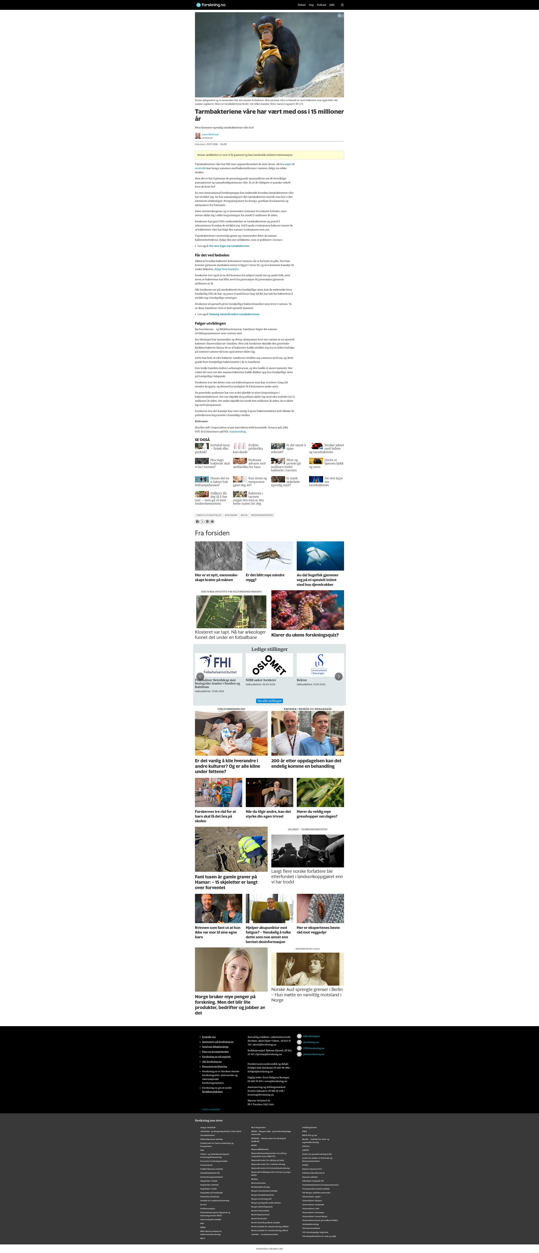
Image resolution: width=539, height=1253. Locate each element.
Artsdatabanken (207, 1135)
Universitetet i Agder (311, 1196)
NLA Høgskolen (258, 1127)
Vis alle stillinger (269, 701)
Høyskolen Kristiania (209, 1196)
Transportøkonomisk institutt (316, 1189)
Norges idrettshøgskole (262, 1207)
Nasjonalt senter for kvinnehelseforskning (270, 1168)
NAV (202, 1223)
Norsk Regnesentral (260, 1214)
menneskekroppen (262, 515)
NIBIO (203, 1227)
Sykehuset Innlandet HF (313, 1181)
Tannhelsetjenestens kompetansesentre (320, 1185)
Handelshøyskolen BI (210, 1173)
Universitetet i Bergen (312, 1200)
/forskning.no (311, 1042)
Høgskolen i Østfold (209, 1185)
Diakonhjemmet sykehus (211, 1139)
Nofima (254, 1179)
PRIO (304, 1131)
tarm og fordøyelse (208, 515)
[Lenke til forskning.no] (243, 3)
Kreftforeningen (207, 1208)
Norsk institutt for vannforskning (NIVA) (269, 1230)
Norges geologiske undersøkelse (266, 1203)
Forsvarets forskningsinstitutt (214, 1161)
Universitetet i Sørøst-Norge (314, 1216)
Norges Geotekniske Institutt (264, 1191)
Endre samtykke (211, 1109)
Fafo (202, 1150)
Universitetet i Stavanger (313, 1212)
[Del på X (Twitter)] (202, 521)
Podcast (321, 4)
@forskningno (311, 1036)
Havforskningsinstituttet (211, 1177)
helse (244, 515)
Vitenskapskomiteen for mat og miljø (319, 1236)
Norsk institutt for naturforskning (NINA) (270, 1226)
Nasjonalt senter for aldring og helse (267, 1160)
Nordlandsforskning (260, 1187)
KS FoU (203, 1204)
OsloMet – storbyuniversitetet (264, 1234)
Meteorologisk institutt (210, 1219)
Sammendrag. (237, 431)
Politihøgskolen (309, 1127)
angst (287, 164)
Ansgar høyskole (208, 1127)
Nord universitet (258, 1183)
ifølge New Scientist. (226, 269)
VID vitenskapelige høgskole (315, 1232)
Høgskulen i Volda (208, 1189)
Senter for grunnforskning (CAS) (317, 1154)
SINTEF (305, 1150)
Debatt (302, 4)
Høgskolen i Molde (208, 1181)
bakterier (231, 515)
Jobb (331, 4)
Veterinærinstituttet (311, 1228)
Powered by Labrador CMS (269, 1249)
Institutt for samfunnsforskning (214, 1200)
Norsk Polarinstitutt (260, 1210)
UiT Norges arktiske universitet (316, 1193)
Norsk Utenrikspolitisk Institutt (265, 1222)
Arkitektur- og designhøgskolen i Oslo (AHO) (220, 1131)
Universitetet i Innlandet (313, 1204)
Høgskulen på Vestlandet (211, 1193)
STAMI (305, 1165)
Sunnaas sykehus (310, 1177)
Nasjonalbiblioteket (260, 1149)
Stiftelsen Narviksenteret (313, 1173)
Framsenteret (206, 1165)
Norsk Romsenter (259, 1218)
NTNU (254, 1145)
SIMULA (306, 1146)
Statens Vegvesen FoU (312, 1169)
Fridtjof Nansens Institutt (211, 1169)
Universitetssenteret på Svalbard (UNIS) (320, 1220)
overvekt (200, 168)
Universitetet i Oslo (310, 1208)
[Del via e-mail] (212, 521)
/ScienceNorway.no (313, 1054)
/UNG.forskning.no (314, 1048)
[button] (200, 676)
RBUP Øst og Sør (309, 1135)
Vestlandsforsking (310, 1224)
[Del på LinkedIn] (207, 521)
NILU (202, 1238)
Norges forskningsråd (261, 1199)
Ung (311, 4)
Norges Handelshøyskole (262, 1195)
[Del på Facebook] (197, 521)
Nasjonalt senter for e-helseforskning (268, 1164)
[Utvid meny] (342, 5)
